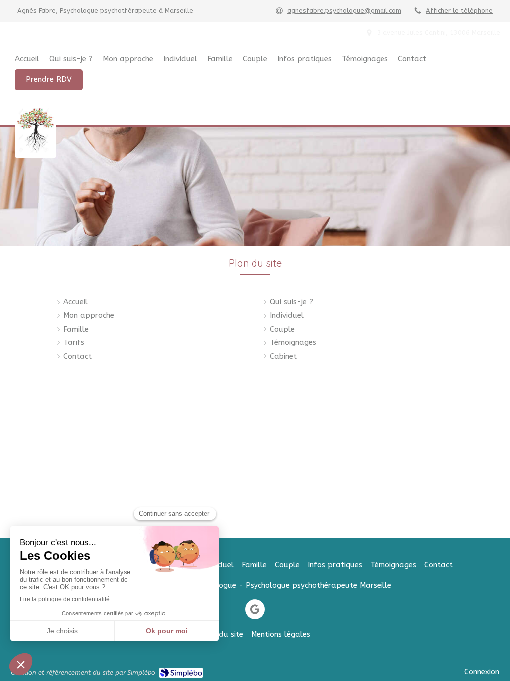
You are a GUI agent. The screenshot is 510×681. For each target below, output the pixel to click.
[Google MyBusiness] (255, 609)
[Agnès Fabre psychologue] (35, 150)
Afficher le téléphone (459, 10)
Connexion (481, 671)
